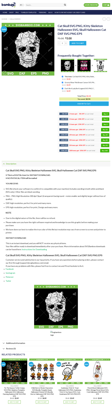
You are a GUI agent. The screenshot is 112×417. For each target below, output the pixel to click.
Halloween (15, 19)
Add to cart (78, 43)
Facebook (10, 269)
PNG (17, 12)
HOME (5, 12)
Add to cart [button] (14, 402)
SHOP (11, 12)
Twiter (8, 281)
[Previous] (1, 383)
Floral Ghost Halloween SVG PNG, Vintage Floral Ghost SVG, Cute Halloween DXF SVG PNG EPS (97, 391)
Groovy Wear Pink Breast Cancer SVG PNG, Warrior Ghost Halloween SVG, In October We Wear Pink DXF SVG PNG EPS (80, 82)
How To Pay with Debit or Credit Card (70, 12)
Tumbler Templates (28, 12)
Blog (50, 12)
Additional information (15, 343)
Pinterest (9, 277)
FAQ (67, 411)
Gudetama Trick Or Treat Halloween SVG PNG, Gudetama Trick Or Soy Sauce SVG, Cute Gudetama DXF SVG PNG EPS (70, 391)
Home (4, 19)
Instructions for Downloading (34, 249)
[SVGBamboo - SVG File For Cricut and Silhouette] (9, 5)
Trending (42, 12)
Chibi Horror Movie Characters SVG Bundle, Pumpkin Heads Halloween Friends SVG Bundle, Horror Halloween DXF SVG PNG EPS (42, 392)
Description (11, 164)
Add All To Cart (83, 104)
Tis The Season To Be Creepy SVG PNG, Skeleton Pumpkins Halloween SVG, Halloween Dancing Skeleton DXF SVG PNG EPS (14, 392)
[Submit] (65, 5)
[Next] (110, 383)
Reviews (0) (11, 348)
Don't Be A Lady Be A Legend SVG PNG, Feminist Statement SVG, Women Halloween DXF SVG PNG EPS (80, 88)
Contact (60, 411)
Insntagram (10, 273)
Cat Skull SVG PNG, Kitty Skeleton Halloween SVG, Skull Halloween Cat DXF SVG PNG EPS (80, 77)
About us (47, 411)
